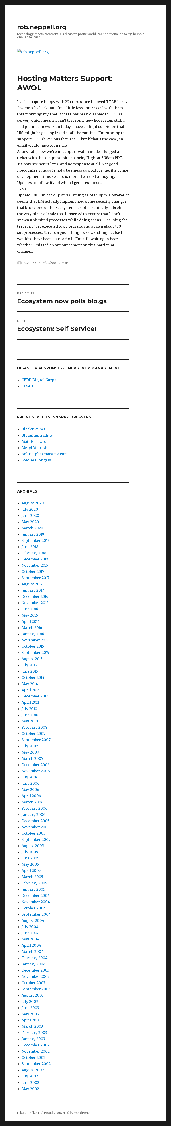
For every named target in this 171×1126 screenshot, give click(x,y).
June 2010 (30, 715)
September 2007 (36, 740)
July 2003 (30, 1001)
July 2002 (30, 1076)
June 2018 (30, 546)
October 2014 (33, 677)
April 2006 (31, 796)
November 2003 (35, 976)
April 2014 (31, 690)
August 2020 (33, 503)
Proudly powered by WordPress (67, 1113)
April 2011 (30, 702)
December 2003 (35, 970)
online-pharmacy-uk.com (45, 454)
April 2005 (31, 870)
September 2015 (35, 652)
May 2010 (30, 721)
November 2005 (36, 827)
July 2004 (30, 926)
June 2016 (30, 609)
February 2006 (34, 808)
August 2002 (33, 1070)
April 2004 (31, 945)
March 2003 (32, 1026)
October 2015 (33, 646)
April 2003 (31, 1020)
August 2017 (32, 584)
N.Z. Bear (30, 263)
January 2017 (33, 590)
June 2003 (30, 1007)
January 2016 (33, 634)
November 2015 (35, 640)
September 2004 (36, 914)
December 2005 (35, 821)
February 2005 (34, 883)
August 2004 (33, 920)
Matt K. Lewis (34, 441)
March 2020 (32, 528)
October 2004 (34, 908)
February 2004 (34, 958)
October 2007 (33, 733)
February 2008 (34, 727)
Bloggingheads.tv (37, 435)
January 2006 (33, 814)
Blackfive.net (33, 429)
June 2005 (30, 858)
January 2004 (33, 964)
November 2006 (36, 771)
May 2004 (30, 939)
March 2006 (32, 802)
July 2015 (29, 665)
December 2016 (35, 596)
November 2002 (36, 1051)
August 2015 (32, 659)
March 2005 (32, 877)
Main (65, 263)
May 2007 (30, 752)
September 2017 (35, 578)
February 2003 (34, 1032)
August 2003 (33, 995)
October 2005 (33, 833)
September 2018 (36, 540)
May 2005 (30, 864)
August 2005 (33, 845)
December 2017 (35, 559)
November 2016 (35, 602)
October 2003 (33, 982)
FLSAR (27, 386)
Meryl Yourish (34, 447)
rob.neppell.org (42, 27)
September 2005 (36, 839)
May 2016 (30, 615)
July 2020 (30, 509)
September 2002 (36, 1063)
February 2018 (34, 553)
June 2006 (30, 783)
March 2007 (32, 758)
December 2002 (35, 1045)
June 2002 (30, 1082)
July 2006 (30, 777)
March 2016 (32, 627)
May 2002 (30, 1088)
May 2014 (30, 683)
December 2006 (36, 764)
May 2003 (30, 1014)
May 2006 (30, 789)
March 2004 (32, 951)
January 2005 (33, 889)
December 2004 (36, 895)
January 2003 (33, 1039)
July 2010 (29, 708)
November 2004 (36, 902)
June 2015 (30, 671)
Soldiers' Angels (36, 460)
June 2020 (30, 515)
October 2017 (33, 571)
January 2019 (33, 534)
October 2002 (33, 1057)
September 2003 (36, 989)
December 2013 (35, 696)
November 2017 (35, 565)
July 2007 (30, 746)
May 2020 (30, 522)
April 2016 (31, 621)
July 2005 (30, 852)
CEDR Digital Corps (39, 380)
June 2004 (30, 933)
